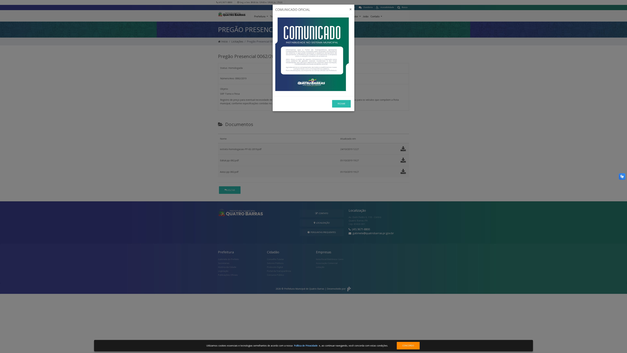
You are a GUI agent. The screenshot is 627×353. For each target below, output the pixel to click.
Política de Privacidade (306, 345)
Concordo (408, 345)
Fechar (341, 103)
